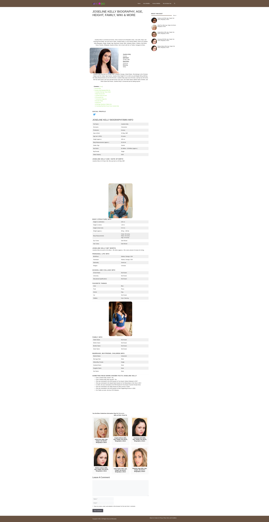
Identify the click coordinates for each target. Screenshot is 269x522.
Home (139, 3)
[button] (175, 3)
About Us (152, 517)
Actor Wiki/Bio (146, 3)
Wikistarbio (121, 413)
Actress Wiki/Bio (156, 3)
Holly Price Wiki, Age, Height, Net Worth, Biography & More (101, 441)
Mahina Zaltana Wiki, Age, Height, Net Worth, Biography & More (101, 469)
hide (101, 86)
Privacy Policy (163, 517)
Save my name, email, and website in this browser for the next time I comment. (114, 506)
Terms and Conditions (172, 517)
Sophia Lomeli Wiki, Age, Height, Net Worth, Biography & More (166, 19)
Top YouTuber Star (167, 3)
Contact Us (156, 517)
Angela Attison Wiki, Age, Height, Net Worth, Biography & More (120, 439)
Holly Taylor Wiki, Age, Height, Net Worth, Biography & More (120, 470)
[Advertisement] (120, 29)
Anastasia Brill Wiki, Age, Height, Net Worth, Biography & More (140, 439)
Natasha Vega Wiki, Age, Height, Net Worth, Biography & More (139, 470)
